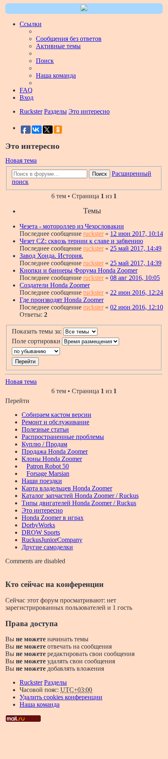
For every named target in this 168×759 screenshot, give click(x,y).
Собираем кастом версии (56, 414)
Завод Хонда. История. (51, 255)
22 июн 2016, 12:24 (136, 292)
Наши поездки (42, 480)
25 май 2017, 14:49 (135, 248)
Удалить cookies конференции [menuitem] (61, 697)
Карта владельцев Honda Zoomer (67, 488)
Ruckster (31, 682)
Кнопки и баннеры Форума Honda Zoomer (78, 270)
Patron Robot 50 (48, 466)
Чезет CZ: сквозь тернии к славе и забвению (81, 240)
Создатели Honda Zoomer (55, 285)
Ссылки (31, 23)
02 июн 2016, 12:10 (136, 307)
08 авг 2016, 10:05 (135, 277)
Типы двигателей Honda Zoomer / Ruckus (79, 502)
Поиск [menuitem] (45, 60)
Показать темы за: (37, 331)
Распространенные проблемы (63, 436)
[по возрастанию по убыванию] (84, 351)
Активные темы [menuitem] (58, 46)
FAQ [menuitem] (26, 90)
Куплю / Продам (44, 444)
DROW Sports (41, 532)
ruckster (93, 233)
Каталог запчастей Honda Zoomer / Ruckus (80, 495)
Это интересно (42, 510)
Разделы (55, 682)
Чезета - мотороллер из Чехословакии (72, 226)
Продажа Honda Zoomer (55, 451)
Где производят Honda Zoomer (62, 299)
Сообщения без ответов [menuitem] (69, 38)
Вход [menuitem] (26, 97)
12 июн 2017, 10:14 (136, 233)
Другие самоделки (47, 547)
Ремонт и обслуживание (55, 422)
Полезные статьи (45, 429)
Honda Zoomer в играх (53, 517)
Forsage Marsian (48, 473)
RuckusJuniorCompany (52, 539)
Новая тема (21, 160)
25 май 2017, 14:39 (135, 263)
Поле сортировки (37, 341)
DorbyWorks (38, 525)
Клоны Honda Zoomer (52, 458)
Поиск (99, 174)
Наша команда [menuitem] (56, 75)
